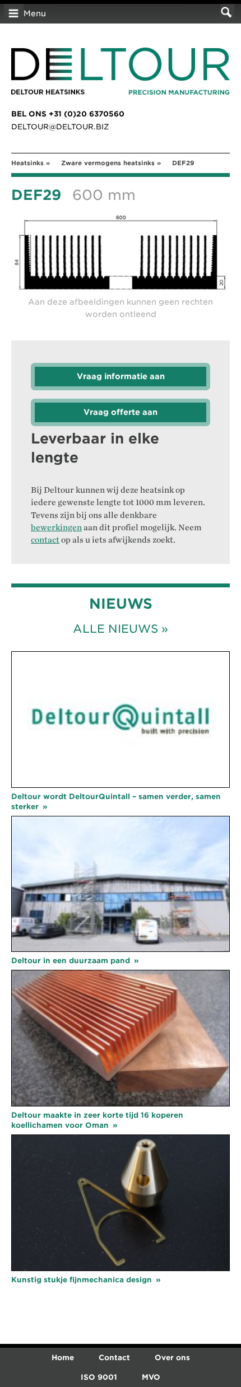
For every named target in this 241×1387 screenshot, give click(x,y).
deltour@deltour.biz (60, 127)
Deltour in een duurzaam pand (70, 960)
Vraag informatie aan (121, 376)
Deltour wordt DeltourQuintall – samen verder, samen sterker (116, 801)
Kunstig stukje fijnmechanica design (81, 1280)
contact (45, 540)
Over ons (172, 1357)
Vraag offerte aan (120, 412)
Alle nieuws (115, 629)
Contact (114, 1357)
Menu (35, 13)
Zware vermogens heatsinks (108, 163)
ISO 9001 (99, 1377)
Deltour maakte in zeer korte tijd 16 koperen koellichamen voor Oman (97, 1120)
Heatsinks (27, 163)
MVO (151, 1377)
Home (63, 1357)
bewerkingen (56, 528)
